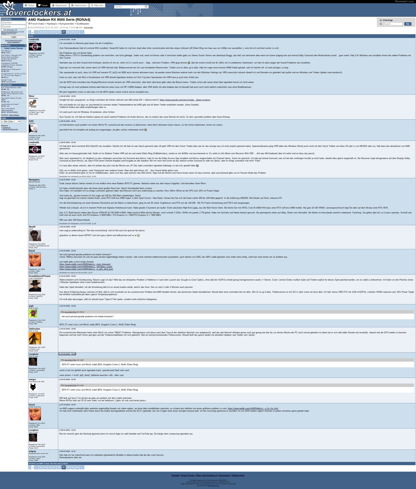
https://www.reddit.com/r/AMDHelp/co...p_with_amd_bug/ (86, 269)
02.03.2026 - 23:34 (68, 251)
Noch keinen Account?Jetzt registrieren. (13, 41)
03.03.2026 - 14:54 (68, 306)
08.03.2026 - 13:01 (68, 430)
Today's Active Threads (13, 48)
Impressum (224, 475)
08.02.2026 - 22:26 (68, 142)
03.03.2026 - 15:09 (68, 354)
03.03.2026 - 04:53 (68, 276)
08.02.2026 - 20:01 (68, 121)
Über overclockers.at (206, 475)
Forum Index (37, 23)
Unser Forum (187, 475)
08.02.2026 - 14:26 (68, 39)
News (11, 115)
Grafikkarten (83, 23)
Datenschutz (238, 475)
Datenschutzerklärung (9, 32)
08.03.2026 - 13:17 (68, 451)
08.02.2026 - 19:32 (68, 96)
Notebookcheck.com (10, 129)
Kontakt (175, 475)
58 (68, 32)
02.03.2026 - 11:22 (68, 180)
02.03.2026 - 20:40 (68, 227)
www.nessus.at (213, 485)
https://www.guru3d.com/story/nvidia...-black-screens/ (185, 100)
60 (77, 32)
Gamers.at (6, 127)
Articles (16, 115)
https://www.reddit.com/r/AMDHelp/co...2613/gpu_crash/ (85, 266)
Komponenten (66, 23)
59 (73, 32)
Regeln (4, 33)
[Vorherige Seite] (36, 32)
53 (45, 32)
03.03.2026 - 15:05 (68, 329)
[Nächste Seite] (82, 32)
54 (50, 32)
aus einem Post (70, 312)
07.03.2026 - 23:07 (68, 405)
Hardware (52, 23)
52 (41, 32)
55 (54, 32)
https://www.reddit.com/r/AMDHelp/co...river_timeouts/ (85, 264)
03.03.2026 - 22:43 (68, 379)
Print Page (388, 20)
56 (59, 32)
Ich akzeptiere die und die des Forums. (12, 31)
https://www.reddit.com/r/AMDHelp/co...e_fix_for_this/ (253, 408)
